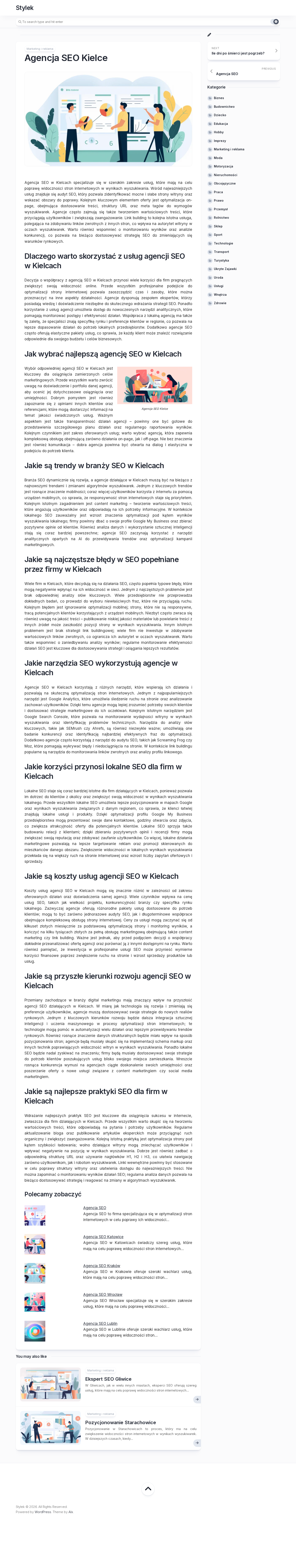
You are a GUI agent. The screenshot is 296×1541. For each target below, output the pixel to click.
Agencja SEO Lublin (100, 1323)
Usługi (218, 286)
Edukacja (221, 123)
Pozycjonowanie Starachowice (120, 1422)
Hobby (219, 132)
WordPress (43, 1512)
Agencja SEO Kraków (101, 1266)
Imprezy (220, 141)
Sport (218, 234)
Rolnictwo (221, 217)
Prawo (219, 200)
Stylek (25, 7)
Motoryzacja (223, 166)
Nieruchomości (225, 175)
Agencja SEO (94, 1208)
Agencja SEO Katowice (103, 1237)
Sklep (218, 226)
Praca (218, 192)
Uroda (218, 277)
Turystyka (221, 260)
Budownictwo (224, 106)
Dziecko (220, 115)
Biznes (219, 98)
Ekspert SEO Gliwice (108, 1379)
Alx (70, 1512)
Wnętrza (220, 294)
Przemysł (221, 209)
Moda (218, 158)
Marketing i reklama (40, 48)
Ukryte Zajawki (225, 269)
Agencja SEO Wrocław (102, 1294)
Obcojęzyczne (225, 183)
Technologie (223, 243)
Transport (221, 252)
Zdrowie (220, 303)
